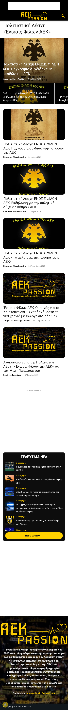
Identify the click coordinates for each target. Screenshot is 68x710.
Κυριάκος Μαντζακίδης (14, 79)
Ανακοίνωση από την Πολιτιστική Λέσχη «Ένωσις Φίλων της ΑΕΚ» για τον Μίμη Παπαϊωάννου (31, 366)
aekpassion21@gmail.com (40, 693)
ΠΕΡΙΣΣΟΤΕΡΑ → (34, 535)
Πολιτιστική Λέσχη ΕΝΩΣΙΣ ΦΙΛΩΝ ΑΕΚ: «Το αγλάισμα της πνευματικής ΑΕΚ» (31, 257)
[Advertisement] (34, 6)
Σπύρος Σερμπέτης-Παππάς (17, 320)
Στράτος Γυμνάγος (12, 375)
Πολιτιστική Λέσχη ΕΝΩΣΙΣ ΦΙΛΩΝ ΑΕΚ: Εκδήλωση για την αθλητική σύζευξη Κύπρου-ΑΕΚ (30, 203)
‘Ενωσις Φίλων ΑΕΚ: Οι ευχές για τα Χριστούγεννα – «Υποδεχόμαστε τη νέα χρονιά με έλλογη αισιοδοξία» (31, 312)
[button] (5, 16)
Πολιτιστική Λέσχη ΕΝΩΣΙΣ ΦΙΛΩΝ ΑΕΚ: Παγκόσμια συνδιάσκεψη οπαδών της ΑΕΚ (33, 148)
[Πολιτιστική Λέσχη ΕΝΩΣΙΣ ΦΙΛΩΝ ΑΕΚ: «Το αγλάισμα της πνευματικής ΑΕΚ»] (34, 233)
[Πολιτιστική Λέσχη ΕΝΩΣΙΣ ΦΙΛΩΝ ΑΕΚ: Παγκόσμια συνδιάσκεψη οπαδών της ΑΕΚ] (34, 60)
